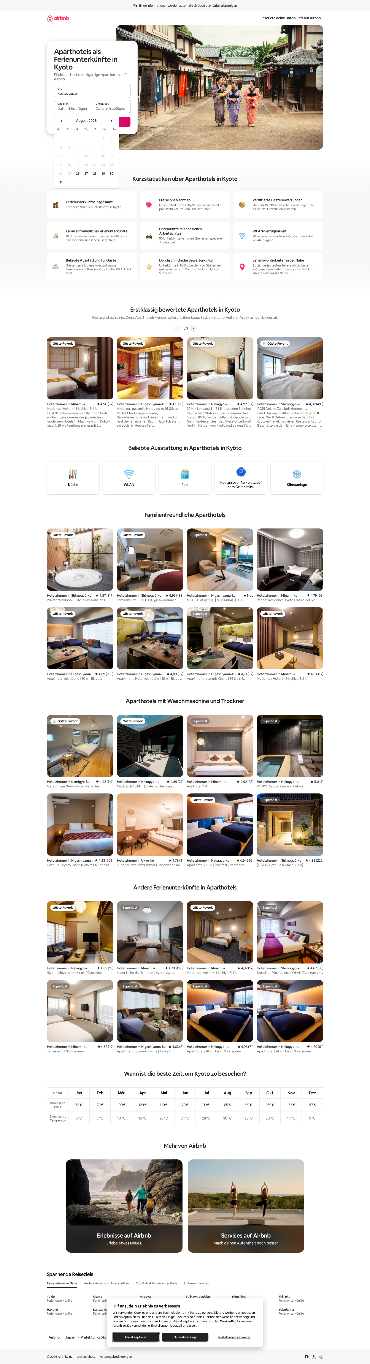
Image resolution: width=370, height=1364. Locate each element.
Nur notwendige (185, 1337)
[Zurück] (177, 328)
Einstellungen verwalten (234, 1337)
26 (77, 173)
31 (60, 182)
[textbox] (73, 108)
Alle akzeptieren (135, 1337)
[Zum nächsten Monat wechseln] (111, 121)
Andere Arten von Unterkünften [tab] (106, 1283)
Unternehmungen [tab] (196, 1283)
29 (103, 173)
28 (95, 173)
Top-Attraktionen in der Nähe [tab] (156, 1283)
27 (86, 173)
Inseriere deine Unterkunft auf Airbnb (291, 18)
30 (111, 173)
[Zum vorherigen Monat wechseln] (61, 121)
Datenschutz (86, 1357)
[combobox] (92, 93)
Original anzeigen (225, 6)
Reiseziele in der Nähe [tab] (62, 1283)
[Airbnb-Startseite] (58, 18)
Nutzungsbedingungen (116, 1357)
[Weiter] (193, 328)
